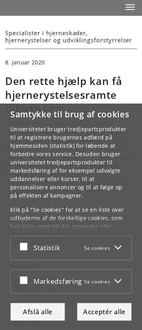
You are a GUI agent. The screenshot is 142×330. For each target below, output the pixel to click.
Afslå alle (37, 311)
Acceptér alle (104, 311)
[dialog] (71, 217)
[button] (130, 7)
